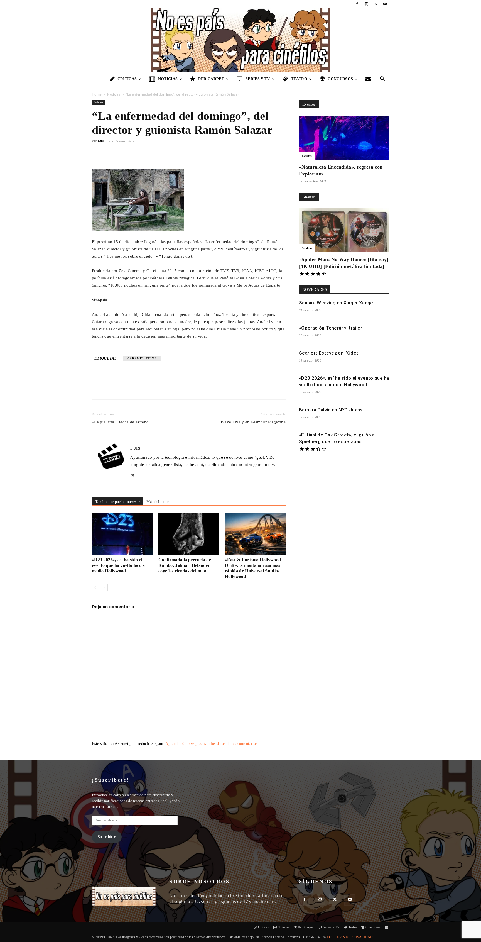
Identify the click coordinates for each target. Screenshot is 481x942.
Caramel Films (142, 358)
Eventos (307, 155)
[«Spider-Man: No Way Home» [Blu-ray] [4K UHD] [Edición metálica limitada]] (344, 230)
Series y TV (258, 79)
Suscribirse (107, 837)
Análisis (307, 248)
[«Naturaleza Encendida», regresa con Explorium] (344, 138)
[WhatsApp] (156, 388)
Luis (101, 140)
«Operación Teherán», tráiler (330, 328)
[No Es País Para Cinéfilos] (240, 40)
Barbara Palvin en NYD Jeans (331, 410)
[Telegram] (182, 388)
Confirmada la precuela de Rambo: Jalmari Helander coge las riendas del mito (184, 565)
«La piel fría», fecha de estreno (120, 422)
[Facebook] (357, 4)
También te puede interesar (117, 502)
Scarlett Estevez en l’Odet (328, 353)
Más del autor (157, 502)
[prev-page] (95, 587)
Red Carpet (211, 79)
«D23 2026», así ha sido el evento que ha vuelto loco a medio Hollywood (118, 565)
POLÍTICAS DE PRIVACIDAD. (350, 937)
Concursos (340, 79)
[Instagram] (366, 4)
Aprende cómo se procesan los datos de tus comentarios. (211, 743)
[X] (376, 4)
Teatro (299, 79)
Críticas (127, 79)
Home (97, 94)
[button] (382, 79)
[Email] (169, 388)
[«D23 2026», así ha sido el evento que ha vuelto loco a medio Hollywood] (122, 534)
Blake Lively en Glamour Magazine (253, 422)
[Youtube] (385, 4)
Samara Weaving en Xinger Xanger (337, 303)
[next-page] (104, 587)
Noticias (168, 79)
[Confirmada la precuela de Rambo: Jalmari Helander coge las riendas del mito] (188, 534)
